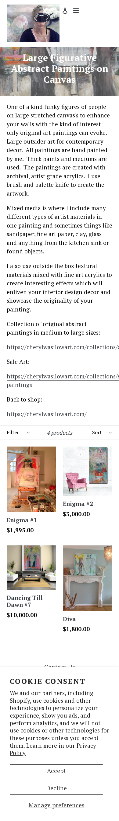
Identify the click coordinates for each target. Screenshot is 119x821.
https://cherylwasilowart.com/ (47, 414)
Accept (56, 771)
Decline (56, 788)
